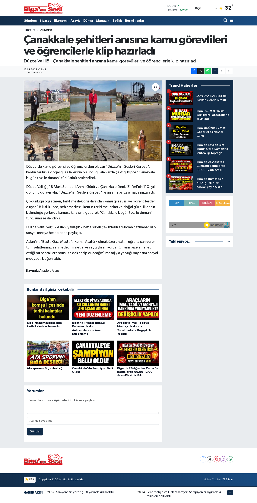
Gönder (35, 431)
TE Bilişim (227, 479)
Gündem (30, 20)
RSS (31, 479)
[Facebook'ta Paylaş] (194, 71)
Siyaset (45, 20)
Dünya (88, 20)
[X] (210, 459)
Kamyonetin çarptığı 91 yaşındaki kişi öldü (85, 492)
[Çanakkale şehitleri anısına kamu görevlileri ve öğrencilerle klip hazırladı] (93, 121)
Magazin (102, 20)
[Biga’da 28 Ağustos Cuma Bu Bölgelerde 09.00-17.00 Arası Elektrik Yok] (138, 353)
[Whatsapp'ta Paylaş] (208, 71)
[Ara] (226, 21)
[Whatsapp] (230, 459)
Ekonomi (60, 20)
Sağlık (117, 20)
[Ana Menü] (230, 21)
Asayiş (75, 20)
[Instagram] (223, 459)
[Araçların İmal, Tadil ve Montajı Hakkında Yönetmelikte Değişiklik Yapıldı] (138, 307)
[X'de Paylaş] (200, 71)
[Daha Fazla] (215, 71)
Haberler (30, 30)
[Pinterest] (217, 459)
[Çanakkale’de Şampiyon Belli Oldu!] (93, 353)
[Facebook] (203, 459)
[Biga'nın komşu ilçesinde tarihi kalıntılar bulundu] (48, 307)
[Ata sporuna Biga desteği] (48, 353)
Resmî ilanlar (134, 20)
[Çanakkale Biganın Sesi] (43, 8)
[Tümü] (228, 241)
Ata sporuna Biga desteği (45, 368)
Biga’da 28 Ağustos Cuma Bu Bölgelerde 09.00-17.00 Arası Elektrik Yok (137, 372)
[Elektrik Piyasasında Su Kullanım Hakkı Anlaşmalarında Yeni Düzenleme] (93, 307)
